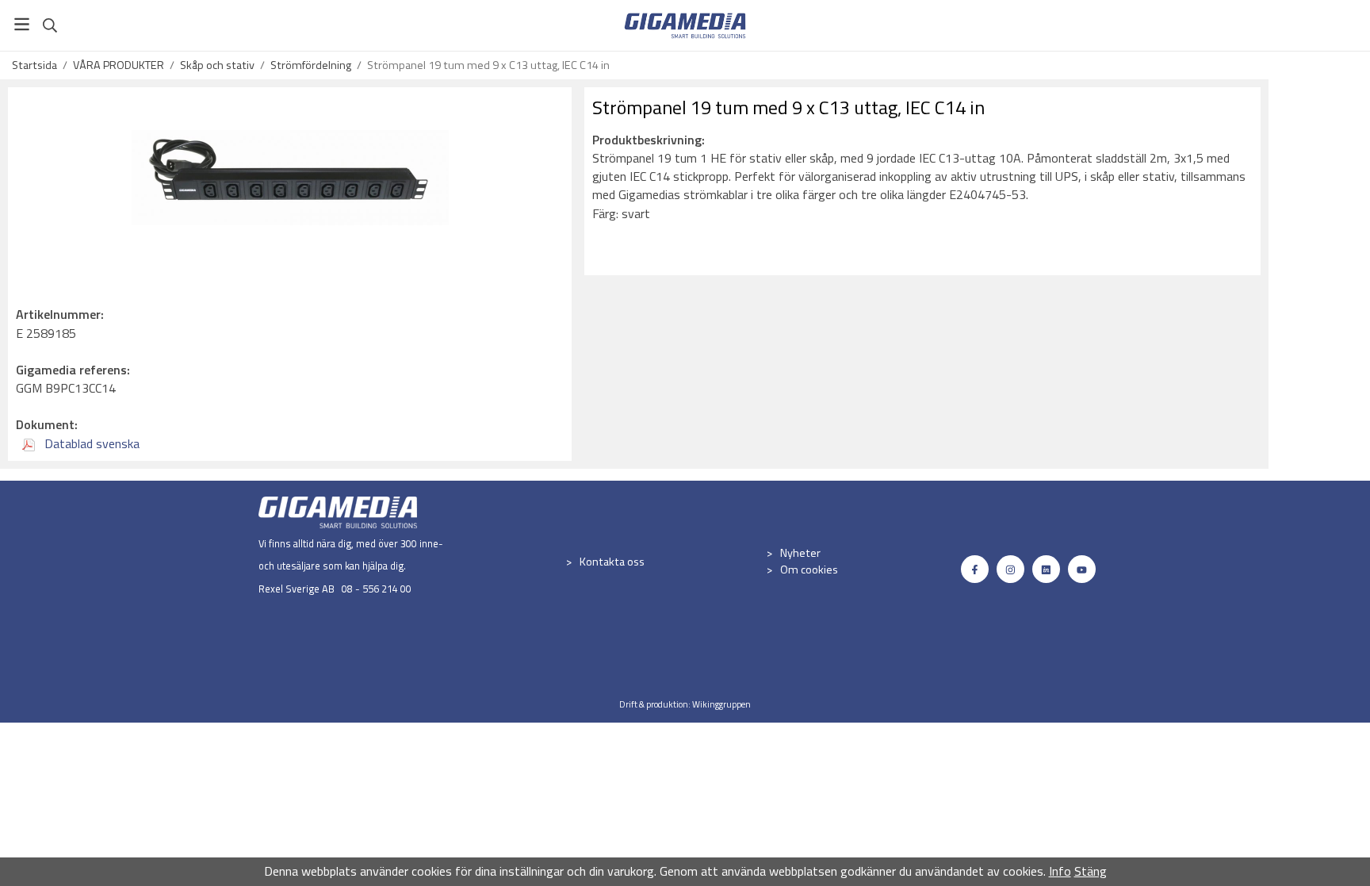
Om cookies (809, 569)
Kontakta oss (612, 561)
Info (1060, 870)
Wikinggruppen (721, 704)
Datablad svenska (90, 443)
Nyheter (800, 553)
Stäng (1090, 870)
